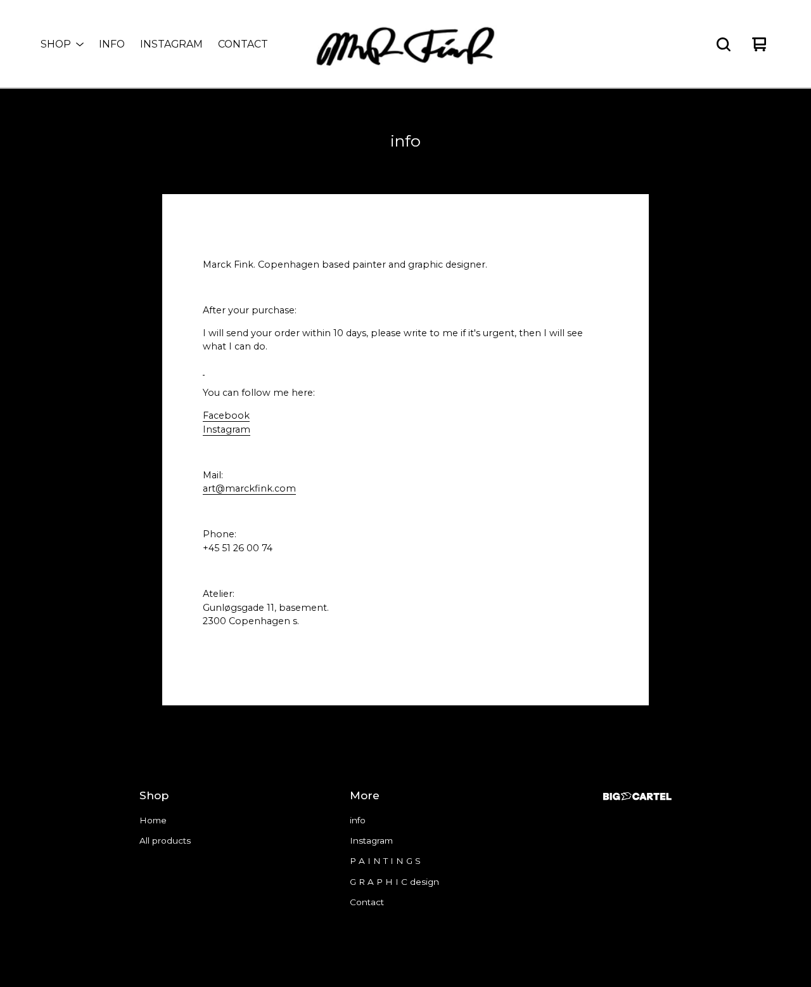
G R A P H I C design (394, 882)
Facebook (226, 415)
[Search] (723, 44)
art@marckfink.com (249, 488)
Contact (243, 44)
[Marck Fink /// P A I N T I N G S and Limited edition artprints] (405, 44)
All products (165, 840)
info (112, 44)
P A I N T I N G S (385, 861)
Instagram (171, 44)
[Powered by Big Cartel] (637, 796)
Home (153, 820)
